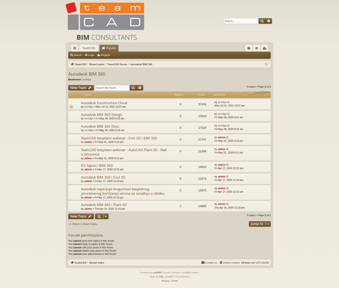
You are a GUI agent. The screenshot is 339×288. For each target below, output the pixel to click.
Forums (111, 48)
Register (105, 55)
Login (91, 55)
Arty (161, 276)
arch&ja (86, 79)
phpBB (157, 272)
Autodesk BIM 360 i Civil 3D (103, 177)
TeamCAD (88, 48)
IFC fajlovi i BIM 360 (97, 165)
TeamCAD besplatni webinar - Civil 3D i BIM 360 (119, 138)
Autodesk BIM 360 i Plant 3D (104, 204)
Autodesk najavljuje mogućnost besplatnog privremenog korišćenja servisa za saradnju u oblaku (122, 191)
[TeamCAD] (105, 21)
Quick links (75, 49)
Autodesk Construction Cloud (104, 102)
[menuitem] (248, 48)
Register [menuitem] (265, 49)
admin (88, 142)
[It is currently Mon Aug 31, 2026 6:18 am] (266, 64)
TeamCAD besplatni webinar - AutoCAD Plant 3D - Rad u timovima (124, 151)
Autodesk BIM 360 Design (101, 114)
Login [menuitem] (257, 49)
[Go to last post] (228, 102)
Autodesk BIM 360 (86, 74)
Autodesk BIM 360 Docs (100, 126)
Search (78, 55)
